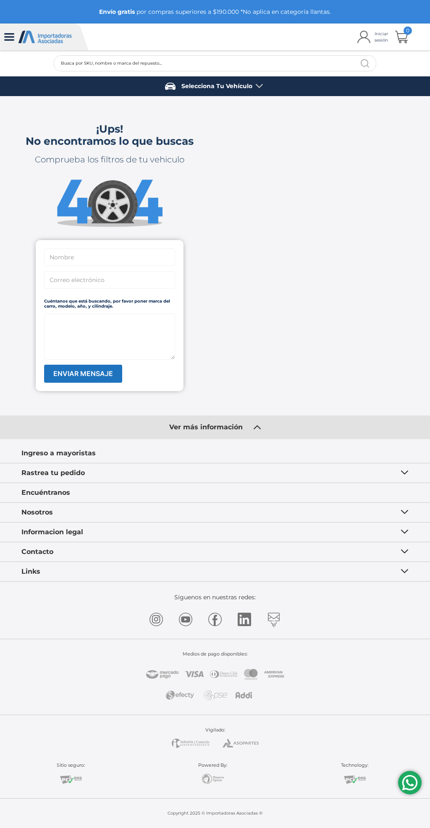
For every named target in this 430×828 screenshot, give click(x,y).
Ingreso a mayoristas (58, 453)
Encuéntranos (45, 492)
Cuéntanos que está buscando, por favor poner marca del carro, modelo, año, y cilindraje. (107, 303)
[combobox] (215, 63)
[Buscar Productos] (365, 63)
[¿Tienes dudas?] (410, 782)
